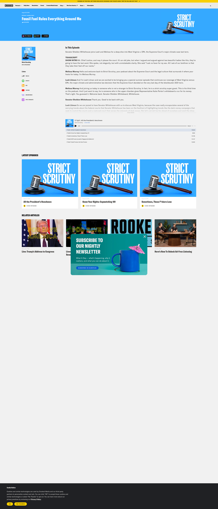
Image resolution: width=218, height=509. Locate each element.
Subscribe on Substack (87, 268)
